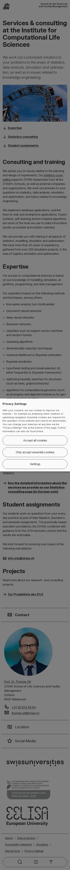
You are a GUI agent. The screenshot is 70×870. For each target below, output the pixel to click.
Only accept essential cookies (35, 452)
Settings (35, 464)
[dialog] (35, 434)
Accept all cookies (35, 440)
